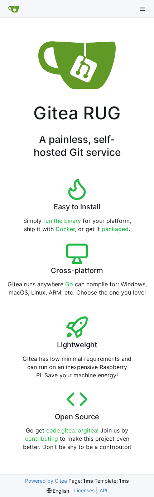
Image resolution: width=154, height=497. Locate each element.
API (103, 490)
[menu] (58, 491)
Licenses (84, 490)
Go (69, 284)
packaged (115, 229)
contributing (41, 438)
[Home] (14, 9)
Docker (65, 229)
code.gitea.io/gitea (71, 430)
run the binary (62, 220)
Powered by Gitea (46, 481)
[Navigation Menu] (143, 9)
